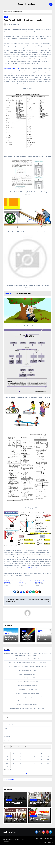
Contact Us (43, 838)
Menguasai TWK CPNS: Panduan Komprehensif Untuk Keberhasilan (27, 662)
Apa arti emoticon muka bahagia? (27, 685)
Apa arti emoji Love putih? (27, 678)
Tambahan (6, 740)
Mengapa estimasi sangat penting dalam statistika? (27, 697)
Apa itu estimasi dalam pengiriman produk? (27, 700)
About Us (50, 842)
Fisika (6, 16)
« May (27, 774)
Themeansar (6, 841)
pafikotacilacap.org (9, 779)
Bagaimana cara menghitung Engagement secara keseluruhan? (27, 708)
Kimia (5, 732)
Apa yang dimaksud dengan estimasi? (27, 704)
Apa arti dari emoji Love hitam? (27, 674)
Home (36, 838)
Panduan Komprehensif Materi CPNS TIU (27, 659)
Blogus (22, 839)
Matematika (7, 736)
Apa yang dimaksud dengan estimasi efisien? (27, 693)
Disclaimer (49, 838)
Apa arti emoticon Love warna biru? (27, 689)
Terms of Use (42, 842)
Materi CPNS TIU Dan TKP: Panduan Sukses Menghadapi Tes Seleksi (27, 666)
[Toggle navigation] (4, 4)
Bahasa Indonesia (8, 725)
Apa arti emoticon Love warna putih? (27, 681)
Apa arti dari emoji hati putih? (27, 670)
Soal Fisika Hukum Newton (12, 68)
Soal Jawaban (27, 4)
